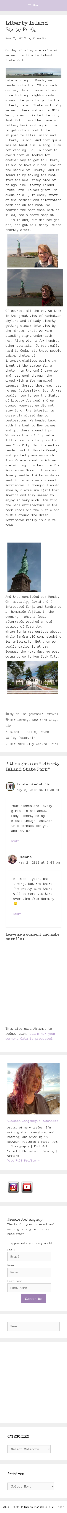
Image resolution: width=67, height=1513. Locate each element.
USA (8, 725)
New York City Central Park (34, 743)
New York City (44, 719)
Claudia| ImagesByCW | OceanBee (32, 1121)
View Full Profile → (23, 1160)
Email (11, 1249)
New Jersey (19, 719)
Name (10, 1265)
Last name (15, 1281)
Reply (15, 840)
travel (52, 714)
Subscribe (33, 1298)
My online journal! (27, 714)
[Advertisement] (33, 1382)
